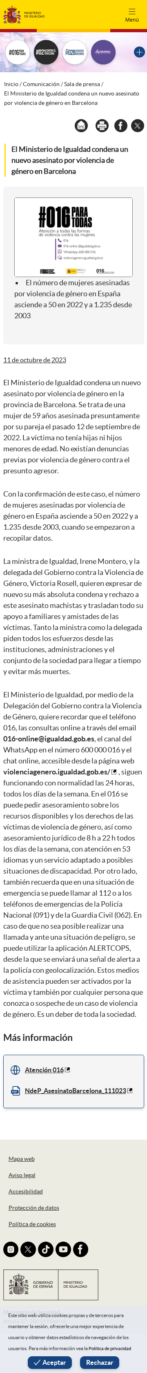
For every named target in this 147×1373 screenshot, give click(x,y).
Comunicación (41, 84)
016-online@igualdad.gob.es (48, 738)
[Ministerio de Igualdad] (24, 14)
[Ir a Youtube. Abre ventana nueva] (63, 1249)
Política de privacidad (110, 1348)
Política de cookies (32, 1224)
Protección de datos (34, 1207)
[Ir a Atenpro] (103, 52)
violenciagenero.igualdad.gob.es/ (56, 771)
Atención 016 (44, 1070)
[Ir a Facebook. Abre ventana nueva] (81, 1249)
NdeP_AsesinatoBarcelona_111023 (75, 1090)
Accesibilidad (26, 1191)
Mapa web (22, 1159)
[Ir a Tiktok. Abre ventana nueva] (45, 1249)
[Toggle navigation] (132, 14)
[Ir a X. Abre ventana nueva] (28, 1249)
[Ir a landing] (139, 52)
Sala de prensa (82, 84)
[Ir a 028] (74, 52)
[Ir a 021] (46, 52)
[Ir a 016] (17, 52)
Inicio (11, 84)
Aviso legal (22, 1175)
